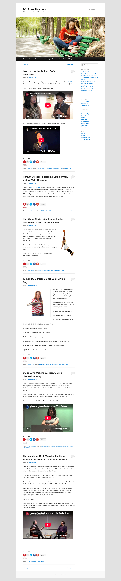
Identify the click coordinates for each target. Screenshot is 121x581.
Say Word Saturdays (58, 168)
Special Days (31, 364)
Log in (83, 133)
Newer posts (71, 64)
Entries (84, 135)
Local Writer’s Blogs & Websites (48, 59)
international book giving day (46, 364)
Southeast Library (60, 211)
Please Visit (62, 59)
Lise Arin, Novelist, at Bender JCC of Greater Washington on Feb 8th (89, 77)
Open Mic (30, 168)
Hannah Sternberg (35, 187)
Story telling (31, 270)
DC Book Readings (35, 9)
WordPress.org (85, 139)
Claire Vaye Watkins (55, 446)
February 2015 (85, 103)
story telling (54, 270)
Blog (36, 59)
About (30, 59)
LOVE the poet (48, 168)
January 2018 (85, 102)
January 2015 (85, 105)
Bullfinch (43, 211)
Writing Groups (72, 59)
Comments (85, 137)
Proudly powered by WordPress (60, 575)
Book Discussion (32, 211)
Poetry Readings (85, 121)
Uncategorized (85, 127)
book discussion (45, 446)
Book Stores (84, 116)
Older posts (26, 64)
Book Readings (85, 114)
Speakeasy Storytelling (44, 270)
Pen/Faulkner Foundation (66, 446)
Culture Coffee (69, 82)
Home (24, 59)
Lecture (83, 117)
